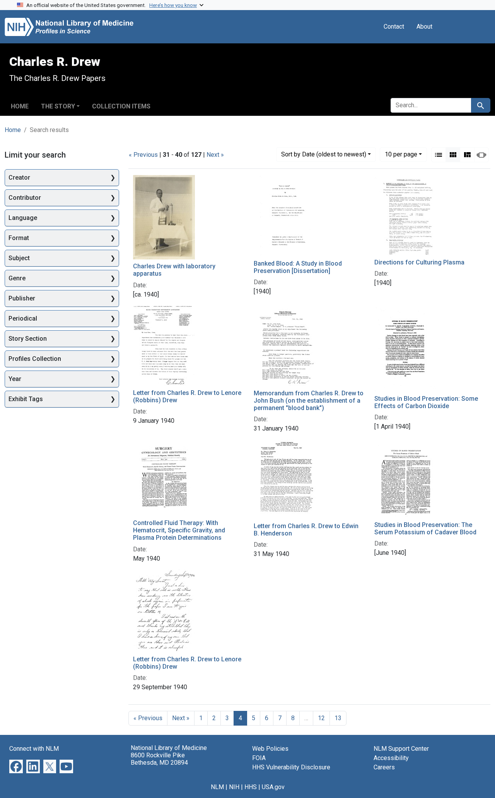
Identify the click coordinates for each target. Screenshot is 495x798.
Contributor (25, 197)
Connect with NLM (34, 748)
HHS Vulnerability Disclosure (291, 767)
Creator (19, 177)
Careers (384, 767)
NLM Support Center (401, 748)
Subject (19, 258)
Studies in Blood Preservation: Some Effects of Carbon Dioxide (426, 402)
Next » (215, 154)
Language (23, 217)
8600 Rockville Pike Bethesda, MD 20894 (159, 759)
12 (321, 718)
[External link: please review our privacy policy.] (16, 766)
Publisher (22, 298)
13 (338, 718)
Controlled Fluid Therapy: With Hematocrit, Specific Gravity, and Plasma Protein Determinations (179, 530)
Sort (323, 154)
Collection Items (121, 106)
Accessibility (391, 758)
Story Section (28, 338)
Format (19, 238)
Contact (394, 26)
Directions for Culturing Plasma (419, 262)
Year (15, 379)
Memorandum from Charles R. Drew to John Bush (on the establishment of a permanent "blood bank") (309, 401)
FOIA (259, 758)
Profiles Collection (35, 358)
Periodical (23, 318)
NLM (217, 787)
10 (401, 154)
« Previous (143, 154)
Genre (17, 278)
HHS (250, 787)
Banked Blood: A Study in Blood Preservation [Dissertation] (298, 267)
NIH (234, 787)
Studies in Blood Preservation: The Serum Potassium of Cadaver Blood (425, 528)
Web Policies (270, 748)
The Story (58, 106)
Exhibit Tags (26, 399)
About (424, 26)
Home (20, 106)
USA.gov (273, 787)
